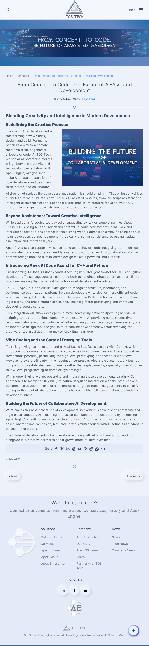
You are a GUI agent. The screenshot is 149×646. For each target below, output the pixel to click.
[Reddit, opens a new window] (91, 449)
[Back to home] (74, 9)
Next (14, 476)
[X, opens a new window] (62, 449)
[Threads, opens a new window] (74, 449)
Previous (132, 476)
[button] (8, 9)
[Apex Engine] (21, 542)
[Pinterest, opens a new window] (85, 449)
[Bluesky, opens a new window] (79, 449)
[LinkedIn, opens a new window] (68, 449)
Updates (88, 99)
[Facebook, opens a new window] (56, 449)
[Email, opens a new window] (103, 449)
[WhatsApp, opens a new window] (97, 449)
